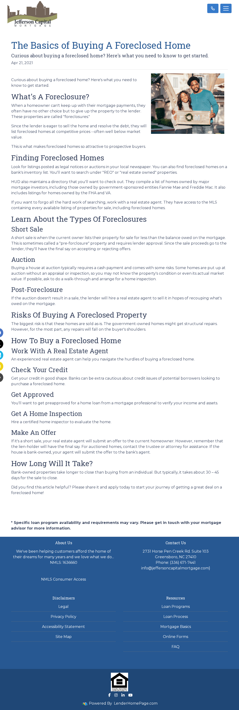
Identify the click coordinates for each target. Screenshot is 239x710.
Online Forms (175, 636)
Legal (63, 606)
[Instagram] (116, 695)
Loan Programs (176, 606)
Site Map (64, 636)
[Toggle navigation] (226, 8)
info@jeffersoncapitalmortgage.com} (175, 568)
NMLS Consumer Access (63, 579)
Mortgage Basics (175, 626)
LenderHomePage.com (136, 703)
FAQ (175, 646)
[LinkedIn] (123, 695)
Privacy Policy (63, 616)
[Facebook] (109, 695)
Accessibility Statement (63, 626)
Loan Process (175, 616)
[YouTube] (130, 695)
